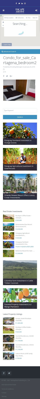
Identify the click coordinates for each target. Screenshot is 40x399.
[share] (3, 76)
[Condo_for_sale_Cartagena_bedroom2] (19, 90)
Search (20, 117)
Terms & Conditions (8, 389)
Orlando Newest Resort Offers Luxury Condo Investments (19, 196)
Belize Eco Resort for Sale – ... (25, 251)
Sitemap (4, 396)
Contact (4, 393)
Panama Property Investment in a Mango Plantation (17, 305)
